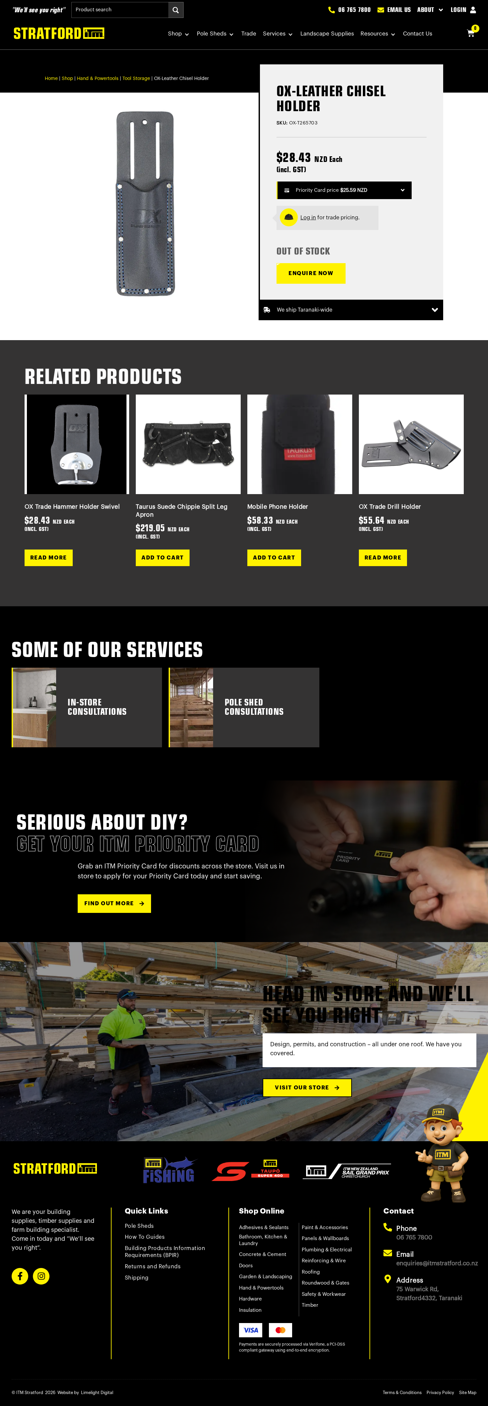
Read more (48, 557)
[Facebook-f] (20, 1276)
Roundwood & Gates (325, 1283)
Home (51, 78)
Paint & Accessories (325, 1227)
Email (405, 1254)
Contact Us (417, 34)
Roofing (311, 1272)
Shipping (137, 1278)
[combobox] (119, 10)
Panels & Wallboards (325, 1238)
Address (410, 1280)
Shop (175, 34)
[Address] (387, 1279)
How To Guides (145, 1237)
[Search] (175, 10)
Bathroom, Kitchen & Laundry (263, 1240)
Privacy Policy (440, 1392)
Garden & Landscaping (265, 1276)
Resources (374, 34)
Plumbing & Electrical (327, 1249)
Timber (310, 1305)
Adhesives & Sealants (263, 1227)
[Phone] (387, 1227)
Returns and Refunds (153, 1266)
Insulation (250, 1310)
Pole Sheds (211, 34)
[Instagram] (41, 1276)
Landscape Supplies (327, 34)
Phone (406, 1228)
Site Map (467, 1392)
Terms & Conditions (402, 1392)
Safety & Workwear (324, 1294)
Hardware (250, 1298)
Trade (248, 34)
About (425, 10)
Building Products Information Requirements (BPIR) (165, 1252)
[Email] (387, 1253)
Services (274, 34)
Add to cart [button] (162, 557)
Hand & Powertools (98, 78)
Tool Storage (136, 78)
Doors (246, 1265)
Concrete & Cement (262, 1254)
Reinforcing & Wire (324, 1260)
